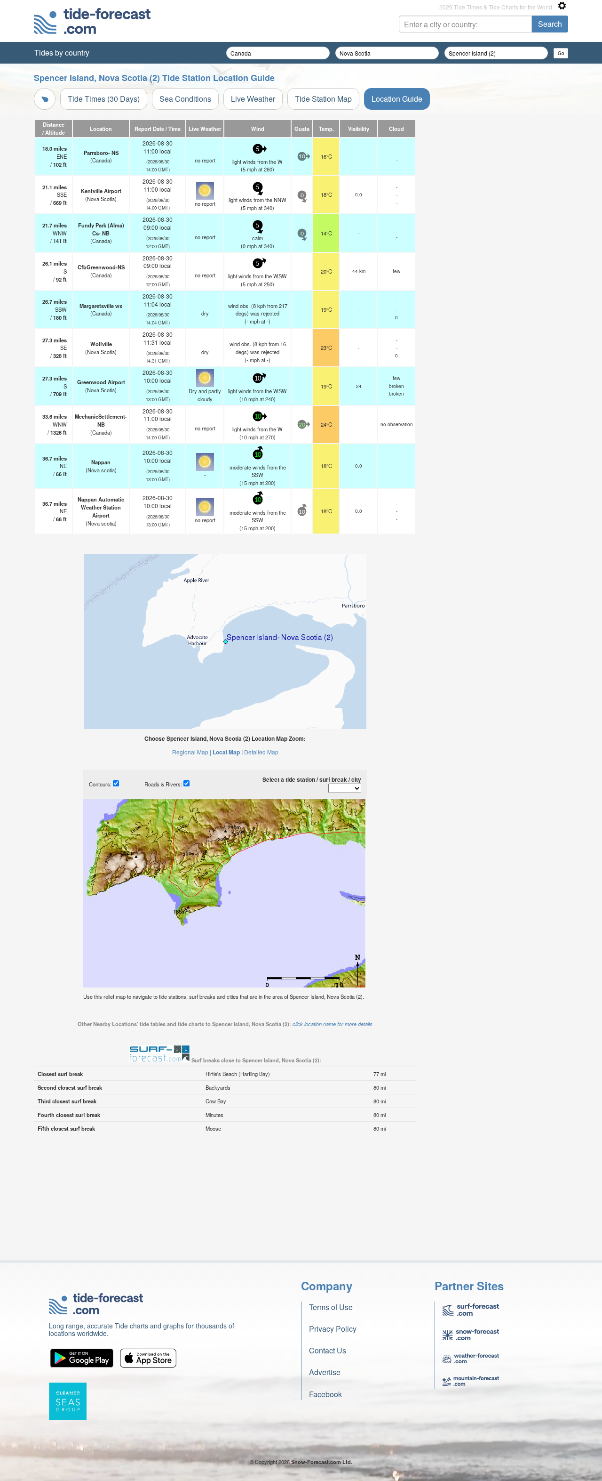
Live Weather (253, 98)
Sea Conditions (185, 98)
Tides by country (61, 52)
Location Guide (397, 98)
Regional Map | (191, 752)
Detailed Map (261, 752)
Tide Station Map (323, 98)
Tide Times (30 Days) (104, 98)
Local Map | (228, 752)
